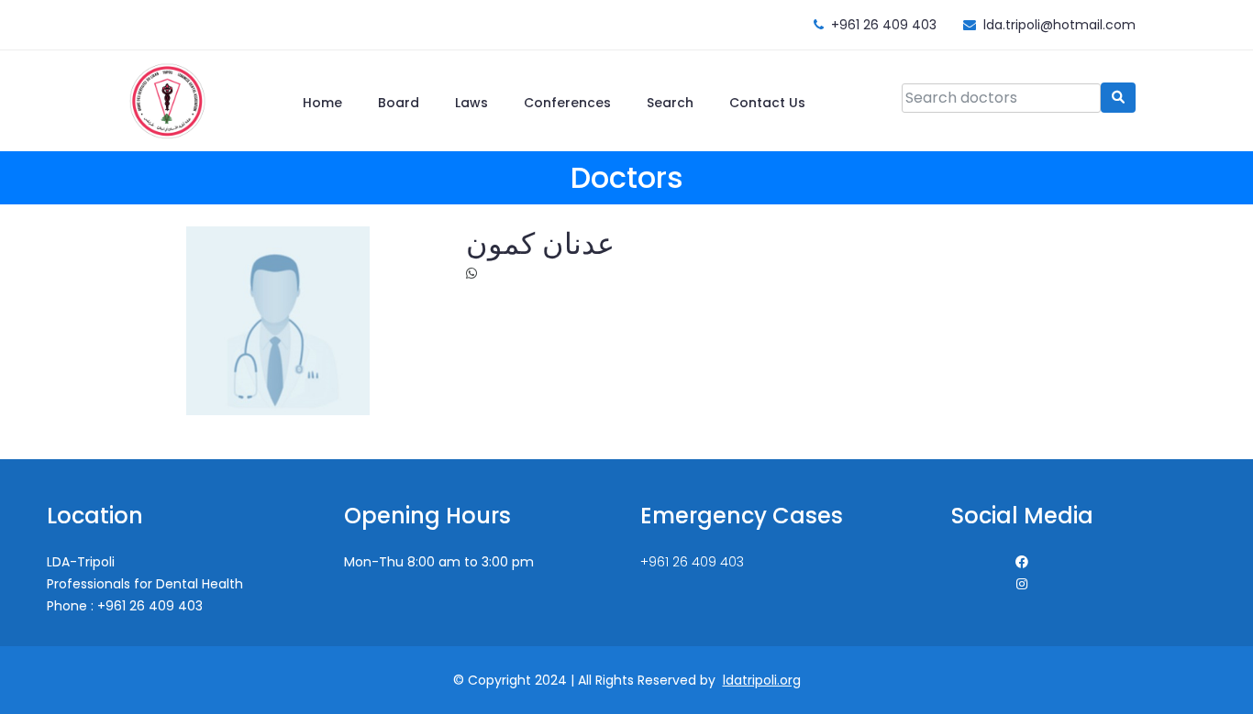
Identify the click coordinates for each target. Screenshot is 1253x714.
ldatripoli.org (762, 680)
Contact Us (767, 102)
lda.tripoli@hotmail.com (1059, 25)
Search (670, 102)
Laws (471, 102)
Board (398, 102)
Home (322, 102)
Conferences (567, 102)
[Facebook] (1021, 562)
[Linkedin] (1021, 584)
